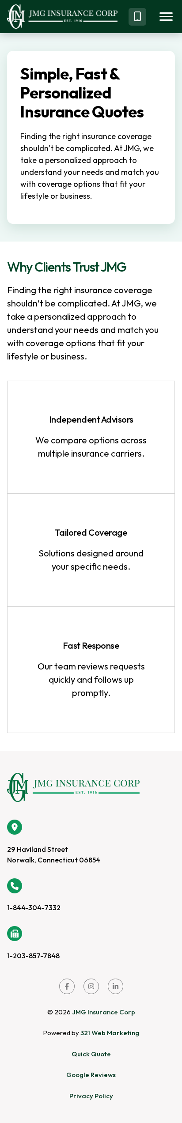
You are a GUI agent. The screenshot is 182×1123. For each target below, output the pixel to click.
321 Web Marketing (109, 1032)
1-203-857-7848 (33, 955)
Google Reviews (91, 1074)
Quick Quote (91, 1054)
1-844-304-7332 (34, 907)
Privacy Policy (91, 1096)
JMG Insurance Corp (103, 1012)
